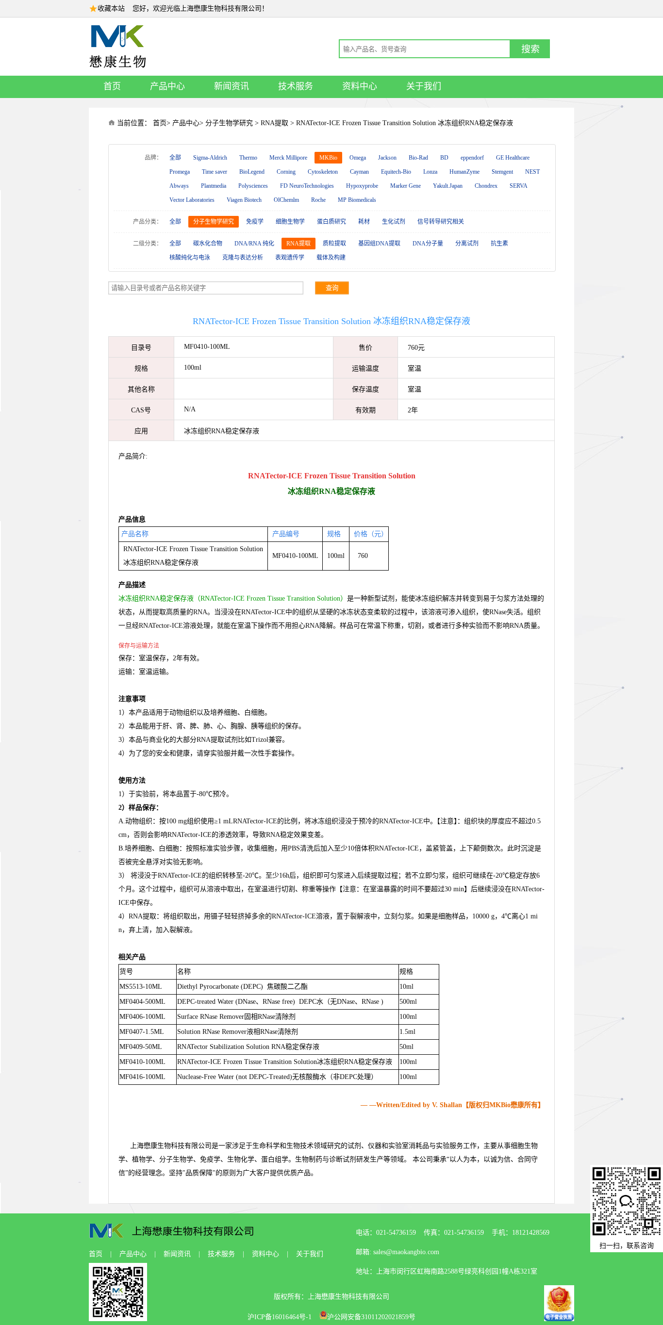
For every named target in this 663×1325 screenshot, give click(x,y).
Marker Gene (405, 185)
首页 (112, 86)
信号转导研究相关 (440, 221)
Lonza (430, 171)
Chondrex (486, 185)
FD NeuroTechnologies (307, 185)
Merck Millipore (288, 157)
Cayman (359, 171)
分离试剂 (467, 243)
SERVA (519, 185)
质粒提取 (334, 243)
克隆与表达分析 (242, 257)
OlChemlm (286, 199)
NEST (532, 171)
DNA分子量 (428, 243)
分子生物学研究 (229, 123)
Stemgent (502, 171)
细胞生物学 (290, 221)
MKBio (328, 157)
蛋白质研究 (331, 221)
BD (444, 157)
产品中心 (167, 86)
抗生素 (499, 243)
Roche (318, 199)
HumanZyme (464, 171)
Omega (357, 157)
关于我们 (423, 86)
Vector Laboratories (192, 199)
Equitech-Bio (396, 171)
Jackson (387, 157)
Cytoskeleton (323, 171)
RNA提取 (274, 123)
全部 (175, 157)
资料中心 (359, 86)
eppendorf (472, 157)
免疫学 (255, 221)
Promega (179, 171)
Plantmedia (213, 185)
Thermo (248, 157)
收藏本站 (111, 8)
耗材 (364, 221)
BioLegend (252, 171)
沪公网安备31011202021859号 (371, 1317)
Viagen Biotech (244, 199)
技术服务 (295, 86)
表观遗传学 (289, 257)
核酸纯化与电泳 (189, 257)
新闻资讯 (231, 86)
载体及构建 (331, 257)
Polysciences (253, 185)
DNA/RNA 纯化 (254, 243)
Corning (286, 171)
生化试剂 (393, 221)
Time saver (214, 171)
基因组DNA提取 (379, 243)
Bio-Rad (418, 157)
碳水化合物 (207, 243)
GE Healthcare (513, 157)
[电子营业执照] (559, 1319)
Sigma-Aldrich (210, 157)
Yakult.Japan (448, 185)
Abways (179, 185)
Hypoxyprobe (362, 185)
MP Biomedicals (357, 199)
